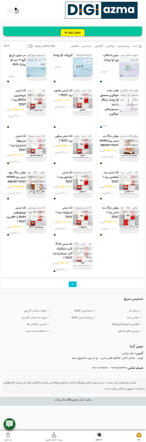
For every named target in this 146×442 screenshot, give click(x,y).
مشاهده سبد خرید (36, 331)
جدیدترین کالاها (83, 310)
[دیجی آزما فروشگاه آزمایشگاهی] (101, 10)
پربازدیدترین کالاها (82, 317)
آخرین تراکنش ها (36, 324)
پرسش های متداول (128, 331)
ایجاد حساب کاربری (35, 310)
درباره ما (134, 310)
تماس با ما (133, 317)
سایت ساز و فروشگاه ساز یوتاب (73, 399)
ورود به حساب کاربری (34, 317)
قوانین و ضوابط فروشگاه (125, 324)
